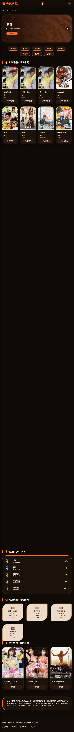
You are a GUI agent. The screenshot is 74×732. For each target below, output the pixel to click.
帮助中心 (14, 727)
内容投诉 (32, 727)
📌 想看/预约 (10, 101)
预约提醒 (13, 687)
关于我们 (5, 727)
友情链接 (23, 727)
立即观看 (12, 33)
